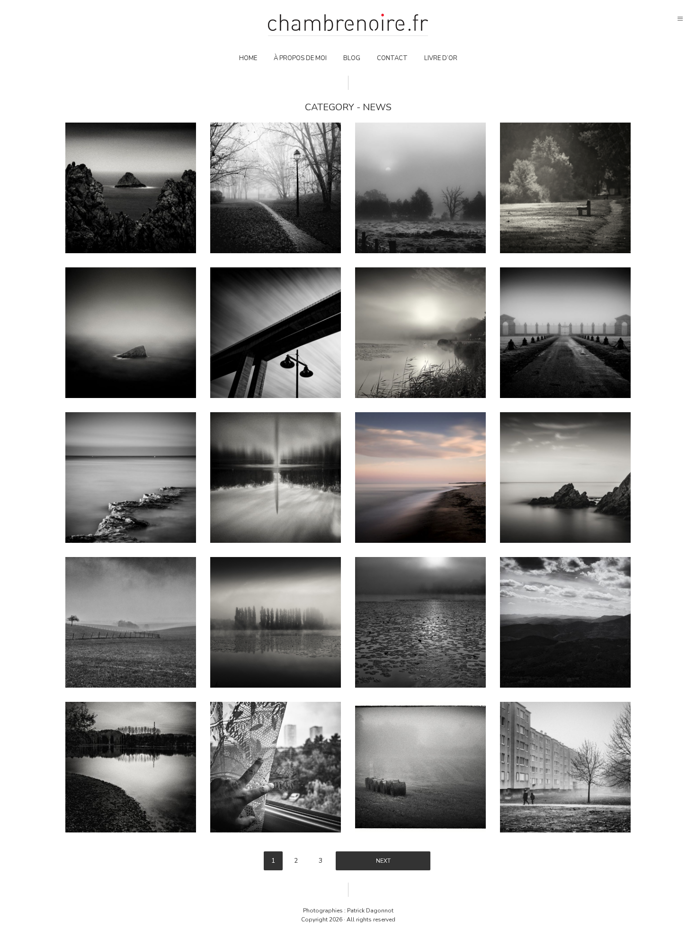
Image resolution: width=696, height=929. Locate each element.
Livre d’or (440, 58)
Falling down (275, 477)
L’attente (275, 766)
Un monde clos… (130, 622)
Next (383, 861)
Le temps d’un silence (421, 766)
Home (248, 58)
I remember (566, 187)
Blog (351, 58)
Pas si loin (565, 477)
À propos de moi (300, 58)
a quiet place (421, 477)
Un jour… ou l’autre (565, 766)
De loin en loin (565, 622)
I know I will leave (420, 332)
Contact (392, 58)
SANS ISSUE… (565, 332)
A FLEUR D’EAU (130, 477)
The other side (275, 622)
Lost (131, 332)
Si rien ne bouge (420, 622)
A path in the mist (276, 187)
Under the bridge (275, 332)
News (130, 170)
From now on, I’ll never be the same (130, 187)
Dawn (131, 766)
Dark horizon (420, 187)
